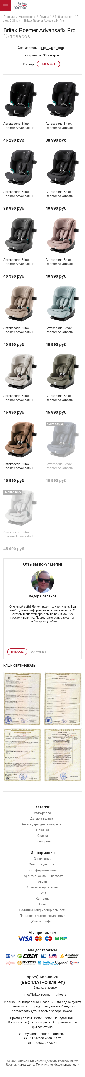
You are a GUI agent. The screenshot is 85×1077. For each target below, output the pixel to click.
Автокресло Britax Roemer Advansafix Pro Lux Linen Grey (20, 534)
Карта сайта (26, 1064)
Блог (42, 904)
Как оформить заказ (42, 870)
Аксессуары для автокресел (42, 824)
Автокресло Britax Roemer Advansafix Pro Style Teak (20, 330)
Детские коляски (42, 818)
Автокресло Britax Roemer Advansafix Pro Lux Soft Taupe (20, 398)
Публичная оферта (42, 921)
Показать (48, 64)
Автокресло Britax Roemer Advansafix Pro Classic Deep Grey (20, 194)
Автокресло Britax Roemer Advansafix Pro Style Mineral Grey (20, 262)
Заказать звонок (45, 987)
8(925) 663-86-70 (42, 977)
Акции (42, 881)
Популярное (42, 841)
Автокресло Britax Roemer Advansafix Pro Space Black (20, 126)
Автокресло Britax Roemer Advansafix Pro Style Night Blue (62, 466)
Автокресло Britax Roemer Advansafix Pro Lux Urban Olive (62, 398)
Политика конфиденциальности (42, 910)
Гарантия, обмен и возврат (42, 876)
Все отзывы (38, 652)
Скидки (42, 835)
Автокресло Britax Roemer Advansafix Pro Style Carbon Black (62, 194)
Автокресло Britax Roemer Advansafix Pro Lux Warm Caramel (20, 466)
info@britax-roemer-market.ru (45, 994)
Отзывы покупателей (42, 887)
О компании (42, 858)
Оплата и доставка (42, 864)
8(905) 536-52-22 (53, 5)
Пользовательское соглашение (42, 915)
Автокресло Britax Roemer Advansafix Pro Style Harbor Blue (62, 330)
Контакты (42, 898)
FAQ (42, 893)
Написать (17, 652)
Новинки (42, 830)
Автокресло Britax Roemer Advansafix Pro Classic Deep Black (62, 126)
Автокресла (42, 813)
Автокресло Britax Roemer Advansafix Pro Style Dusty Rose (62, 262)
